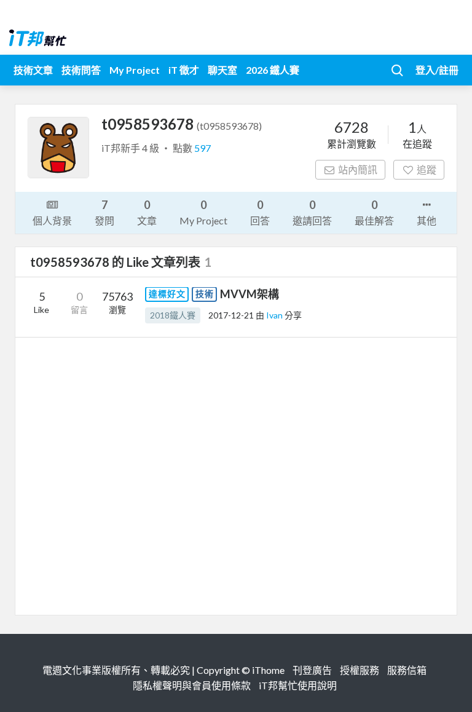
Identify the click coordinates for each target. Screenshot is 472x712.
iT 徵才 (183, 70)
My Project (134, 70)
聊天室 (222, 70)
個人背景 (52, 220)
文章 (147, 212)
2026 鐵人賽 (272, 70)
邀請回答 (312, 212)
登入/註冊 (436, 70)
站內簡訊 (357, 169)
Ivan (275, 315)
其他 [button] (426, 220)
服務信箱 (407, 670)
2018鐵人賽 (172, 315)
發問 (104, 212)
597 (202, 148)
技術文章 (33, 70)
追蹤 (426, 169)
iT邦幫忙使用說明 (298, 685)
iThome (268, 670)
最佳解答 (374, 212)
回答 (260, 212)
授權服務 (359, 670)
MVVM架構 (249, 294)
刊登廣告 (312, 670)
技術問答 (81, 70)
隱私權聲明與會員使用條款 (192, 685)
